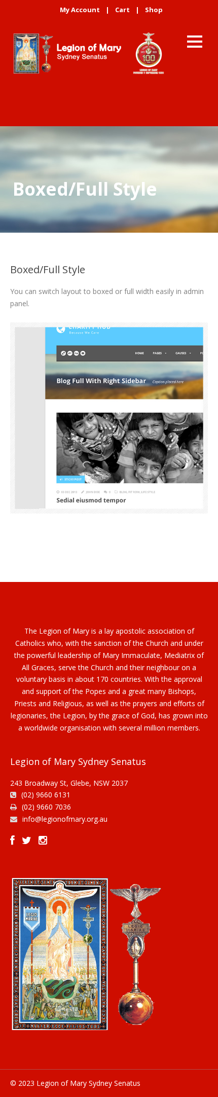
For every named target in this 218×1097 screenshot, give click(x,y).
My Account (80, 9)
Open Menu (194, 41)
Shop (154, 9)
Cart (122, 9)
